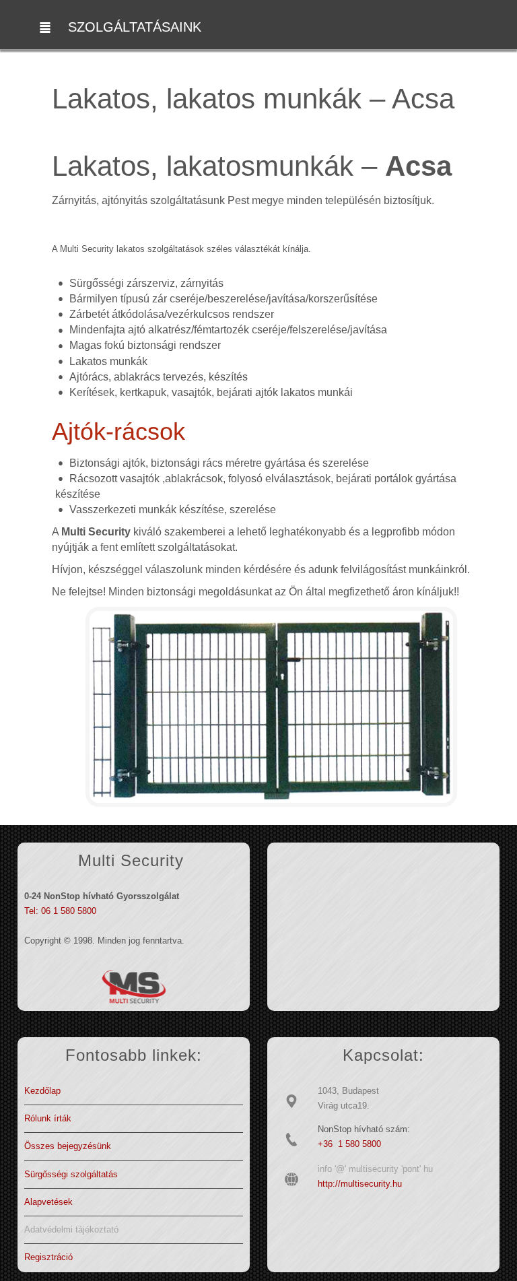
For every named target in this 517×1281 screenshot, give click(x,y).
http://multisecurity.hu (360, 1184)
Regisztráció (48, 1257)
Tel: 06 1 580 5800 (60, 911)
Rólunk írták (47, 1118)
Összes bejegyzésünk (67, 1146)
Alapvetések (48, 1202)
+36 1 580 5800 (349, 1144)
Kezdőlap (42, 1091)
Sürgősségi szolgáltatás (71, 1174)
